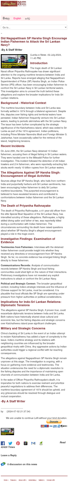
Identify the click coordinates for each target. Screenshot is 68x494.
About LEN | (23, 480)
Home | (6, 480)
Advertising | (33, 480)
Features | (13, 480)
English (17, 18)
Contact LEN (51, 480)
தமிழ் (27, 18)
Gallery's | (42, 480)
